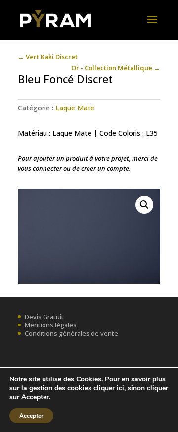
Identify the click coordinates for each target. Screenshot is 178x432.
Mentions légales (51, 325)
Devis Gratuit (44, 316)
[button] (144, 205)
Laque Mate (74, 107)
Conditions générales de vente (71, 333)
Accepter (31, 416)
